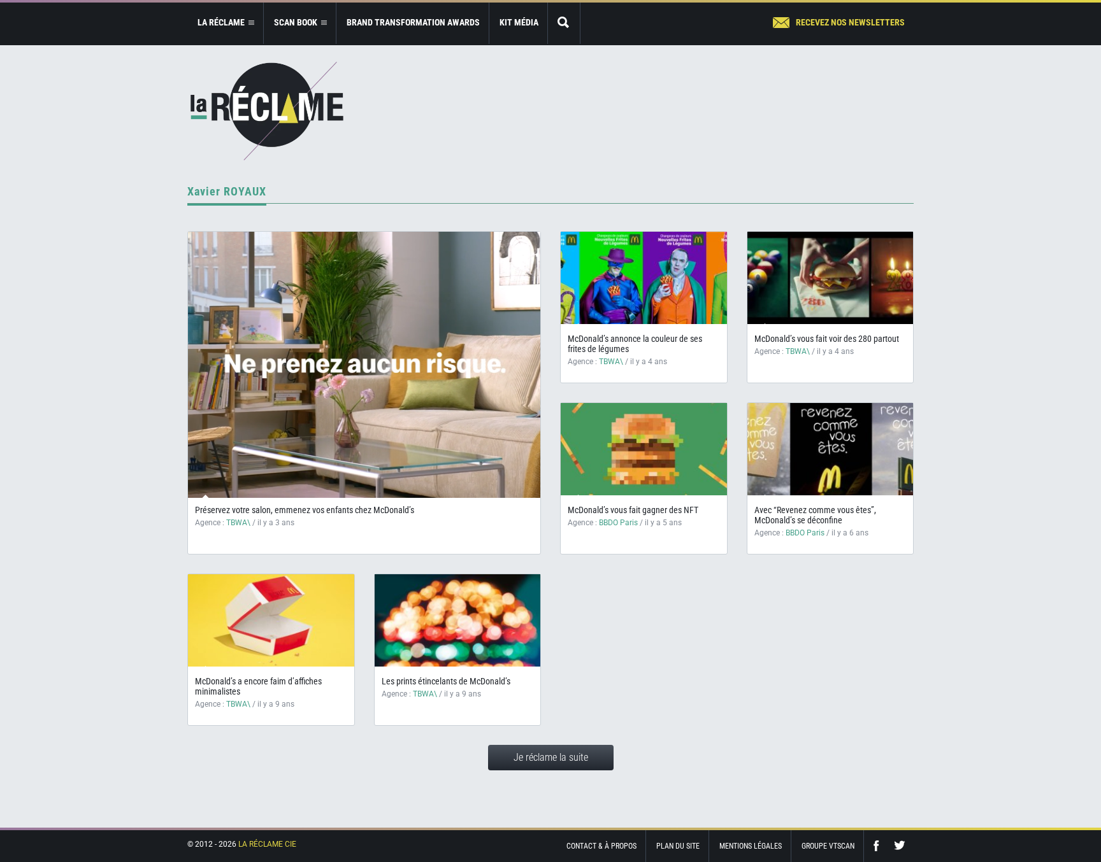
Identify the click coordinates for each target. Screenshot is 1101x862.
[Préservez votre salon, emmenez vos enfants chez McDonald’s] (364, 365)
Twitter (899, 845)
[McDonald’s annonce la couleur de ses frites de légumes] (644, 278)
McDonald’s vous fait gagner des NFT (633, 510)
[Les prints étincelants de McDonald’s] (458, 620)
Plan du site (678, 846)
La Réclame (267, 111)
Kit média (519, 22)
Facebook (879, 845)
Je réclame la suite (551, 757)
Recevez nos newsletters (850, 22)
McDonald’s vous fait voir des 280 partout (826, 339)
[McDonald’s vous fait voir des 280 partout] (830, 278)
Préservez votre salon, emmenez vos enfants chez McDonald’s (304, 510)
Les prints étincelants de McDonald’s (446, 681)
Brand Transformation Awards (413, 22)
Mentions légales (750, 846)
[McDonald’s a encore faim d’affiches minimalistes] (271, 620)
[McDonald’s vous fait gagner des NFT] (644, 449)
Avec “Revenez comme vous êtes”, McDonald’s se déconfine (815, 515)
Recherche (564, 23)
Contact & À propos (601, 846)
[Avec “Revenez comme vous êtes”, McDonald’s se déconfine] (830, 449)
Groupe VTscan (828, 846)
